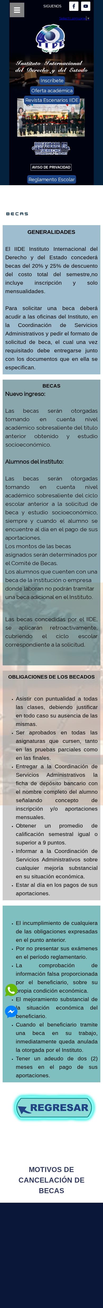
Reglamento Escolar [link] (52, 179)
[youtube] (85, 6)
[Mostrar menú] (17, 10)
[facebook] (73, 6)
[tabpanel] (51, 300)
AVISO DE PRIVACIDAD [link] (51, 167)
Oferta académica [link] (52, 90)
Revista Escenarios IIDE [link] (51, 100)
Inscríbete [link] (52, 80)
